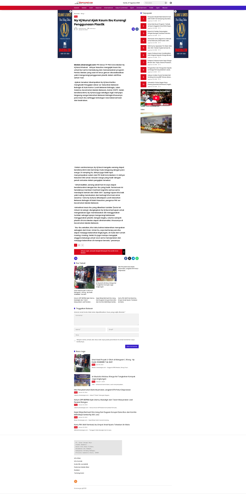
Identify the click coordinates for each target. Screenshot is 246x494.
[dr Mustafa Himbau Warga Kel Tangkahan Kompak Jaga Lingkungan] (106, 273)
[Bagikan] (137, 29)
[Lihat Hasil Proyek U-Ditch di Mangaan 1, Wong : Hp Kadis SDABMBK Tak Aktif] (84, 277)
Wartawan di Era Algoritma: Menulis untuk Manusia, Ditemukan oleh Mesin (159, 40)
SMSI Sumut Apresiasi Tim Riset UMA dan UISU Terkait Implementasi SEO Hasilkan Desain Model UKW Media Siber (160, 47)
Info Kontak (78, 461)
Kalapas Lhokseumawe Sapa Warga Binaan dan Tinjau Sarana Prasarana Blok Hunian (160, 62)
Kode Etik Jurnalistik (81, 464)
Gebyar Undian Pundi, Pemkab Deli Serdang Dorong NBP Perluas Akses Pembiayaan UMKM (159, 76)
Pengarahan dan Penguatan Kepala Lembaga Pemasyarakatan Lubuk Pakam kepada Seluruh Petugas (160, 69)
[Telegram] (133, 258)
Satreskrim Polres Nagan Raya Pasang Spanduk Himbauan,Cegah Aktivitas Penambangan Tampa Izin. (160, 83)
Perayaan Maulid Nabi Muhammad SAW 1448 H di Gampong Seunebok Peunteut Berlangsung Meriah (159, 18)
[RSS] (75, 481)
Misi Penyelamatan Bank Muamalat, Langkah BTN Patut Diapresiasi (128, 268)
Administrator (82, 28)
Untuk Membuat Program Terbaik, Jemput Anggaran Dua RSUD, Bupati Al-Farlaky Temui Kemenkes (160, 25)
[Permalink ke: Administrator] (76, 29)
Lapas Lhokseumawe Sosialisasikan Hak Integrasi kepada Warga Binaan (159, 54)
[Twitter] (129, 258)
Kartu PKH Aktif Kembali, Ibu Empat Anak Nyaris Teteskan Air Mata (127, 300)
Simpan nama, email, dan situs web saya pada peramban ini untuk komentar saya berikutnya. (106, 341)
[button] (166, 2)
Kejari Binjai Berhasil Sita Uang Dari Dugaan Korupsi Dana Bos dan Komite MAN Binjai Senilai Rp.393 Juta (106, 300)
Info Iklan (77, 458)
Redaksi (77, 470)
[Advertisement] (99, 48)
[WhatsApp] (137, 258)
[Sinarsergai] (83, 3)
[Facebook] (125, 258)
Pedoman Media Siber (81, 467)
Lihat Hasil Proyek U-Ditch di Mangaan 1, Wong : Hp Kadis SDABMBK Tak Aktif (83, 292)
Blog (76, 16)
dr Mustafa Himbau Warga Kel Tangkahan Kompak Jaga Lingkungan (106, 285)
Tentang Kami (79, 473)
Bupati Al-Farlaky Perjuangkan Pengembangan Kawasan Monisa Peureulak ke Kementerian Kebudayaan (159, 32)
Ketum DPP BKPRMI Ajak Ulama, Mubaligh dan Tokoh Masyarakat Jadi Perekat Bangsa (84, 300)
